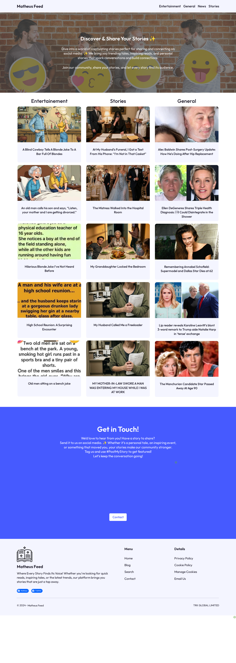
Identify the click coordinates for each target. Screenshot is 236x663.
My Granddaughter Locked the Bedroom (118, 266)
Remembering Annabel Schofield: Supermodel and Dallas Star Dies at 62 (187, 269)
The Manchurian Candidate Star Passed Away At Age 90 (187, 386)
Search (129, 572)
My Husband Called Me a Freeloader (118, 325)
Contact (118, 517)
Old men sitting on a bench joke (49, 383)
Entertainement (49, 101)
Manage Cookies (185, 572)
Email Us (180, 579)
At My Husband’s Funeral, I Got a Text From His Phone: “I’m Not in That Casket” (118, 152)
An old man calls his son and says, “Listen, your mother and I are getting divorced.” (49, 210)
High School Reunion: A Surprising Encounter (49, 327)
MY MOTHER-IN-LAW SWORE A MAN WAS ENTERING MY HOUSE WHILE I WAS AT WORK (118, 388)
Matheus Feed (30, 6)
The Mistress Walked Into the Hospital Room (118, 210)
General (186, 101)
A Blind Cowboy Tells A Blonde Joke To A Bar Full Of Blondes (49, 152)
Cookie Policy (183, 565)
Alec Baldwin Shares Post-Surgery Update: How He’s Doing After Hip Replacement (187, 152)
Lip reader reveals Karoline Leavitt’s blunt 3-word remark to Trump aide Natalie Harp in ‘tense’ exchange (186, 329)
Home (128, 558)
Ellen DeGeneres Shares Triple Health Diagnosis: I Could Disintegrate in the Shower (187, 212)
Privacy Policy (183, 558)
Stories (118, 101)
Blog (127, 565)
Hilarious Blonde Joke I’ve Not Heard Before (49, 269)
